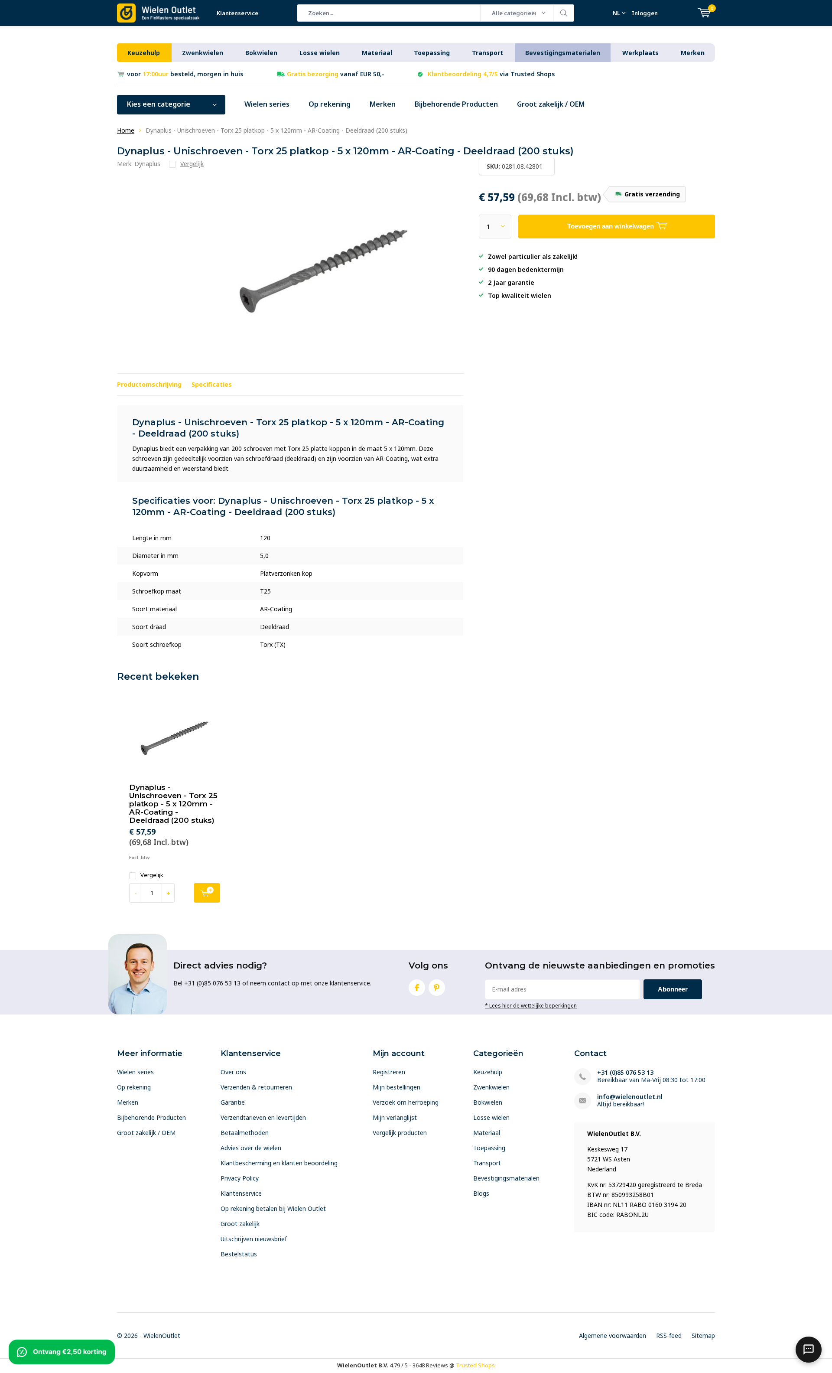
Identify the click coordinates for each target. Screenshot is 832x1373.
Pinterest (437, 987)
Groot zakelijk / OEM (551, 104)
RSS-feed (669, 1335)
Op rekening (330, 104)
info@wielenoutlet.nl (630, 1096)
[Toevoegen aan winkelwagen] (207, 893)
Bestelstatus (239, 1254)
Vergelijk (151, 875)
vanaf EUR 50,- (335, 74)
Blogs (481, 1193)
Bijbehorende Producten (456, 104)
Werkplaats (640, 53)
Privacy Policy (240, 1178)
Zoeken (563, 13)
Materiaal (377, 53)
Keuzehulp (143, 53)
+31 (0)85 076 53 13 (625, 1072)
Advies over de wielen (251, 1148)
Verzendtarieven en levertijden (263, 1117)
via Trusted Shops (491, 74)
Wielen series (266, 104)
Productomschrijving (149, 384)
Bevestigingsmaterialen (562, 53)
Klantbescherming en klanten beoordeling (279, 1163)
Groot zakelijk (240, 1224)
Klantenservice (237, 13)
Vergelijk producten (400, 1132)
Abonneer (673, 989)
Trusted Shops (475, 1365)
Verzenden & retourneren (256, 1087)
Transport (487, 53)
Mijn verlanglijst (395, 1117)
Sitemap (703, 1335)
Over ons (233, 1072)
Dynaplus (147, 164)
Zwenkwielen (202, 53)
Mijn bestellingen (396, 1087)
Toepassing (432, 53)
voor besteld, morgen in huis (185, 74)
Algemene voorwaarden (612, 1335)
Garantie (233, 1102)
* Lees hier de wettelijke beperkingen (531, 1005)
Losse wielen (319, 53)
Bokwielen (261, 53)
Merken (693, 53)
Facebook (417, 987)
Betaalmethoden (245, 1132)
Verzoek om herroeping (406, 1102)
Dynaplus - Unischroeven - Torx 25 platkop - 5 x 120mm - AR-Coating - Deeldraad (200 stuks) (173, 804)
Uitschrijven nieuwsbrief (254, 1239)
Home (125, 130)
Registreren (389, 1072)
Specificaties (212, 384)
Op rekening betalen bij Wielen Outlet (273, 1208)
